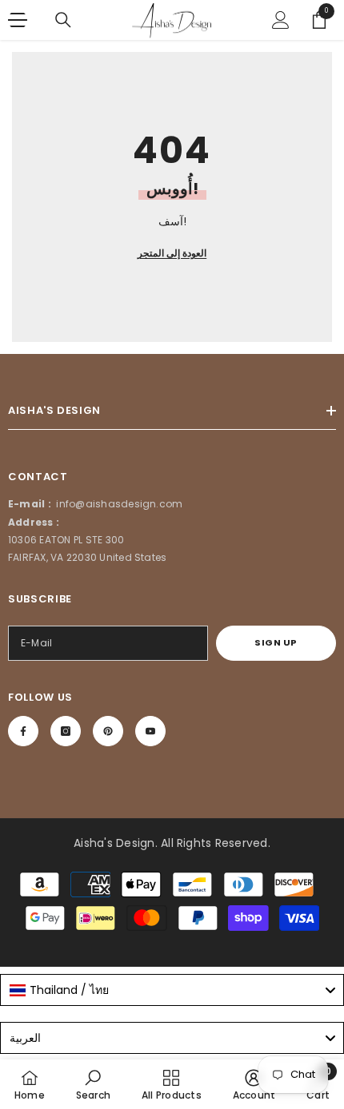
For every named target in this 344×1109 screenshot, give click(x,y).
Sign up (276, 642)
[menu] (17, 20)
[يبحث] (63, 20)
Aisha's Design (114, 843)
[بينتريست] (108, 731)
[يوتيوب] (150, 731)
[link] (93, 1084)
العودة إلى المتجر (172, 253)
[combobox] (172, 990)
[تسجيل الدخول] (281, 20)
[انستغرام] (65, 731)
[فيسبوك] (23, 731)
